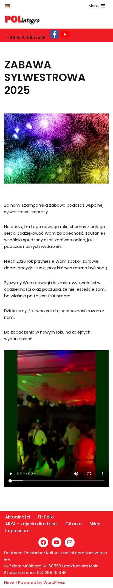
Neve (9, 582)
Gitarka (73, 524)
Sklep (94, 524)
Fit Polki (46, 517)
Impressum (17, 531)
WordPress (54, 582)
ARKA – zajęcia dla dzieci (31, 524)
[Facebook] (43, 542)
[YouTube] (56, 542)
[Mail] (70, 542)
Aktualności (17, 517)
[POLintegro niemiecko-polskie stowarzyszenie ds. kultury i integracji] (24, 20)
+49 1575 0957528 (26, 37)
